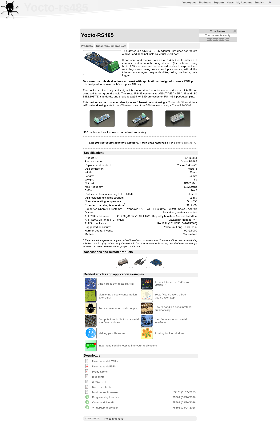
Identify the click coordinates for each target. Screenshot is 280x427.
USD (221, 39)
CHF (209, 39)
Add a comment (92, 419)
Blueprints (98, 376)
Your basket (218, 31)
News (230, 2)
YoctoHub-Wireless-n (121, 105)
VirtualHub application (105, 407)
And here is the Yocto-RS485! (116, 283)
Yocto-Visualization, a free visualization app (170, 296)
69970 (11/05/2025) (185, 392)
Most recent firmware (105, 392)
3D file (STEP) (100, 381)
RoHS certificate (102, 387)
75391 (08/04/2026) (185, 407)
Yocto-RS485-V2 (186, 142)
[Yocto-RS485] (102, 118)
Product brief (100, 371)
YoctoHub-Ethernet (179, 102)
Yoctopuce (189, 2)
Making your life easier (112, 333)
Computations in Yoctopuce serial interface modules (118, 321)
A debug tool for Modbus (169, 333)
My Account (244, 2)
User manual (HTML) (105, 361)
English (259, 2)
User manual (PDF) (104, 366)
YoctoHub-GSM (181, 105)
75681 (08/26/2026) (185, 397)
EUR (215, 39)
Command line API (103, 402)
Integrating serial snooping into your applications (127, 345)
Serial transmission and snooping (118, 308)
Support (219, 2)
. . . (227, 39)
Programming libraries (105, 397)
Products (205, 2)
